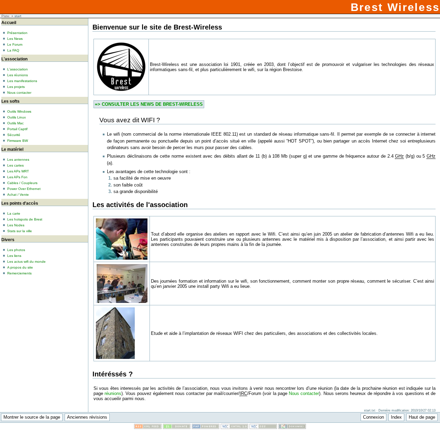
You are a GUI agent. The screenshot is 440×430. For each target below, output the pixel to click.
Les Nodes (15, 225)
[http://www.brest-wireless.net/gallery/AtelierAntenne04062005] (121, 259)
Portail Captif (17, 129)
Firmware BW (17, 141)
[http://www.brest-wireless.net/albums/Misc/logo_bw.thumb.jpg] (121, 92)
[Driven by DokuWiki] (292, 427)
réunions (112, 393)
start (17, 16)
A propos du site (20, 267)
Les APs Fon (17, 177)
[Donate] (176, 427)
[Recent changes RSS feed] (148, 427)
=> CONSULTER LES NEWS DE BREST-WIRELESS (149, 104)
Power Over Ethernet (24, 189)
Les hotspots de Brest (24, 219)
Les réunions (17, 75)
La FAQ (13, 50)
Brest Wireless (395, 7)
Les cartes (15, 165)
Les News (15, 39)
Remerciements (19, 273)
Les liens (14, 256)
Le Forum (14, 44)
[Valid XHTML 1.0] (234, 427)
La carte (13, 213)
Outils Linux (16, 117)
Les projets (16, 87)
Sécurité (13, 135)
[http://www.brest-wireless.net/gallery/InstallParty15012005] (121, 302)
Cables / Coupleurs (22, 183)
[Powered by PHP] (205, 427)
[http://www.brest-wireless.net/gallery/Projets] (115, 358)
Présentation (17, 33)
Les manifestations (22, 81)
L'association (17, 69)
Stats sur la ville (19, 231)
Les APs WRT (18, 171)
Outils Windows (19, 111)
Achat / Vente (18, 194)
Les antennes (18, 159)
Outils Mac (15, 123)
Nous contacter (304, 393)
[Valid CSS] (263, 427)
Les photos (16, 250)
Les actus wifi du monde (26, 261)
